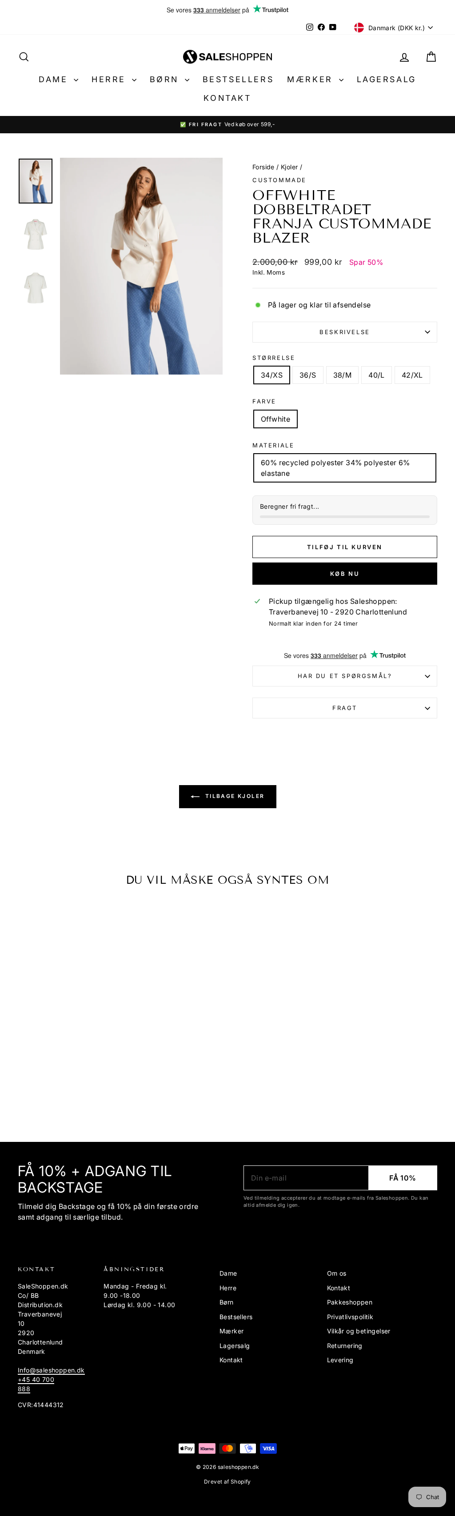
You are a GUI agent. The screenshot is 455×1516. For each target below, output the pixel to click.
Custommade (279, 180)
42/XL (412, 375)
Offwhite (275, 419)
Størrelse (273, 357)
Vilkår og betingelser (359, 1331)
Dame (55, 79)
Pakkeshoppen (350, 1302)
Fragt (344, 707)
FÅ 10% (402, 1177)
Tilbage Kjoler (234, 796)
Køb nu (345, 573)
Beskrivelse (344, 331)
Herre (111, 79)
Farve (264, 401)
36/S (307, 375)
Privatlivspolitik (350, 1317)
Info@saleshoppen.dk (51, 1370)
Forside (263, 167)
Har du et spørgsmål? (345, 675)
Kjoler (289, 167)
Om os (337, 1273)
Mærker (311, 79)
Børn (166, 79)
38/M (342, 375)
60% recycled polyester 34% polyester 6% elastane (335, 468)
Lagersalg (386, 79)
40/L (376, 375)
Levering (340, 1360)
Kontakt (227, 98)
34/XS (272, 375)
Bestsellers (238, 79)
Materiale (273, 445)
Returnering (345, 1345)
